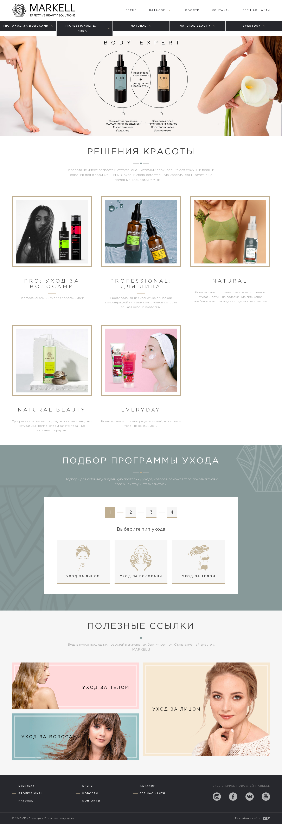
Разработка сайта (247, 818)
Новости (90, 793)
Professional (31, 793)
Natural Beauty (52, 410)
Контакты (91, 801)
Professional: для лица (141, 284)
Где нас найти (152, 793)
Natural (230, 281)
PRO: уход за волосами (51, 284)
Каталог (147, 786)
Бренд (87, 786)
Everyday (141, 410)
